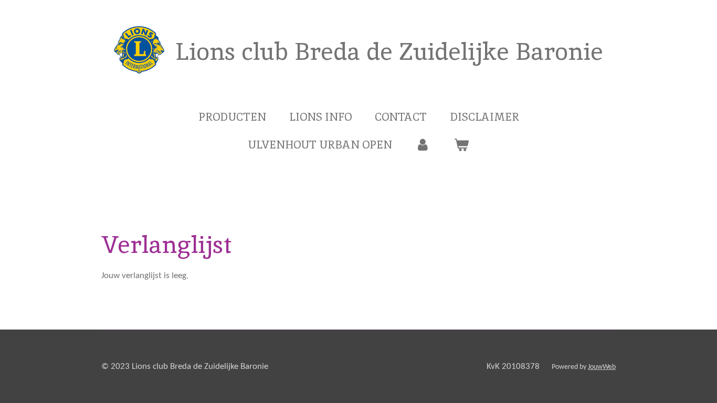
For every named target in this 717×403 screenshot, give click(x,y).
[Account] (422, 144)
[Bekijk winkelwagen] (461, 144)
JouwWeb (602, 367)
